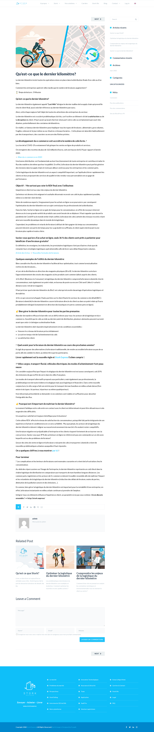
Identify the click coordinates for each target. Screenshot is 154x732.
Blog (105, 3)
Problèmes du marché (57, 685)
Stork (56, 3)
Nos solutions (70, 3)
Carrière (84, 3)
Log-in (127, 3)
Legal (114, 697)
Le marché (53, 680)
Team (83, 691)
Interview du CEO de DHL (58, 703)
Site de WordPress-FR (117, 113)
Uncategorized (117, 84)
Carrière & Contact (118, 685)
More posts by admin (39, 522)
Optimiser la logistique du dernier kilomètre (59, 574)
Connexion (113, 98)
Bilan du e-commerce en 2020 (30, 157)
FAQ (113, 703)
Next (97, 19)
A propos (43, 3)
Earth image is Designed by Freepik (64, 727)
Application (85, 697)
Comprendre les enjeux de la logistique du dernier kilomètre (89, 576)
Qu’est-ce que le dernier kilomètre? (46, 74)
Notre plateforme (55, 709)
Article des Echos (23, 253)
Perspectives (54, 691)
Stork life (95, 3)
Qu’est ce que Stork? (27, 573)
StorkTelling (54, 697)
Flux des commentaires (117, 108)
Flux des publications (117, 103)
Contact (115, 3)
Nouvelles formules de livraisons (46, 253)
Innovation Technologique (89, 680)
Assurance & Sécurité (88, 685)
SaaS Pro (84, 703)
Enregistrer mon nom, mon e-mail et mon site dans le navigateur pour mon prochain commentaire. (49, 634)
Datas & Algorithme (119, 680)
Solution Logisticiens (88, 709)
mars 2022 (113, 70)
